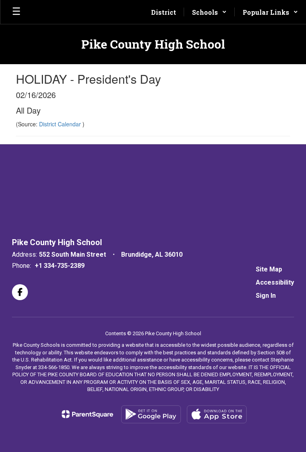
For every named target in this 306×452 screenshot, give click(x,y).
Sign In (266, 295)
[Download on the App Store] (217, 414)
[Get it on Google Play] (151, 414)
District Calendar (60, 124)
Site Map (269, 269)
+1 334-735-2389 (59, 265)
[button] (209, 12)
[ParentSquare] (87, 414)
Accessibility (275, 282)
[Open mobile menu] (16, 12)
